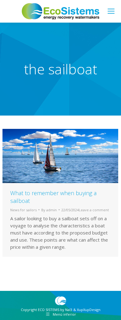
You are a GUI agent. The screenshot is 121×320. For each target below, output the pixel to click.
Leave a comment (94, 210)
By (49, 210)
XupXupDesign (89, 309)
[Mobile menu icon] (111, 11)
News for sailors (23, 210)
